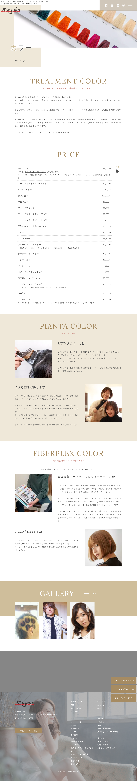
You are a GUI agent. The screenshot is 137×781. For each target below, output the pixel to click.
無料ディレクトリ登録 (28, 731)
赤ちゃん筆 (75, 761)
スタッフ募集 (125, 680)
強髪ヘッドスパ (77, 741)
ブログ (100, 725)
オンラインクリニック (106, 748)
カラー (73, 725)
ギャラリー (101, 708)
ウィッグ (74, 764)
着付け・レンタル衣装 (79, 754)
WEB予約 (123, 689)
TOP (73, 705)
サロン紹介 (75, 711)
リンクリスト (102, 741)
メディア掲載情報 (104, 729)
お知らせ (100, 722)
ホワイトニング (77, 757)
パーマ (73, 732)
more (93, 593)
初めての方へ (76, 708)
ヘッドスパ (75, 738)
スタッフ (100, 705)
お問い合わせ (102, 745)
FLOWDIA (75, 745)
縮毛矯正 (74, 735)
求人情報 (100, 738)
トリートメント (77, 729)
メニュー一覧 (76, 722)
